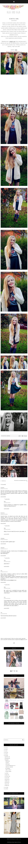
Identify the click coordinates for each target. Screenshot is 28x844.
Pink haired (8, 761)
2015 (5, 753)
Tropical (3, 480)
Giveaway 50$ (14, 703)
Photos (8, 435)
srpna (6, 774)
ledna (6, 785)
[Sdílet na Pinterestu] (22, 435)
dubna (6, 780)
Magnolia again (14, 471)
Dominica (2, 512)
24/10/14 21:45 (4, 571)
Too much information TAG (20, 480)
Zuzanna (2, 487)
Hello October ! (8, 769)
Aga (5, 501)
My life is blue (14, 458)
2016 (5, 752)
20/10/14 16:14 (4, 548)
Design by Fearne (17, 842)
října (6, 759)
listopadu (7, 758)
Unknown (2, 538)
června (6, 777)
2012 (5, 788)
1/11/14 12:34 (7, 561)
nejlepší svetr (12, 41)
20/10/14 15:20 (4, 539)
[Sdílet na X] (19, 435)
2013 (5, 787)
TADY (16, 49)
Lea (1, 570)
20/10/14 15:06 (4, 514)
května (6, 779)
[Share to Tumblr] (24, 435)
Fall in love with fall (9, 766)
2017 (5, 750)
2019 (5, 749)
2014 (5, 755)
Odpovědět (3, 496)
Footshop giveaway (14, 683)
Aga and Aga (12, 842)
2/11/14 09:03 (4, 613)
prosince (7, 756)
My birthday (8, 768)
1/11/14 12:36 (7, 588)
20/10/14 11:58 (4, 488)
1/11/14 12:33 (7, 502)
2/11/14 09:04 (7, 598)
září (6, 773)
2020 (6, 747)
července (7, 776)
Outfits (4, 435)
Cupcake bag (14, 796)
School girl (8, 764)
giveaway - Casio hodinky (14, 693)
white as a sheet (14, 445)
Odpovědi (7, 499)
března (6, 782)
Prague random (8, 771)
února (6, 783)
